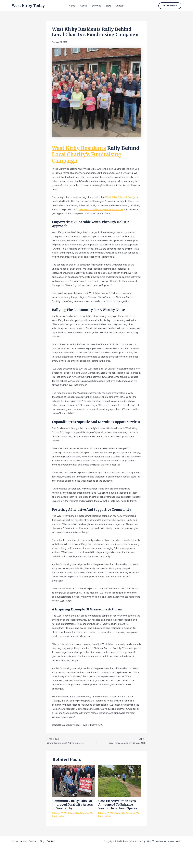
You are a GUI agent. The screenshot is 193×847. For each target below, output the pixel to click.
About (83, 5)
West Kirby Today (28, 5)
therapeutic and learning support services (101, 209)
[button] (169, 5)
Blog (108, 5)
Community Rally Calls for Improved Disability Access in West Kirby (72, 804)
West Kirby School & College (120, 197)
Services (96, 5)
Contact (119, 5)
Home (72, 5)
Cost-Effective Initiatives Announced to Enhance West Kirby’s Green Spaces (117, 804)
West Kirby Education (80, 813)
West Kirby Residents (79, 148)
